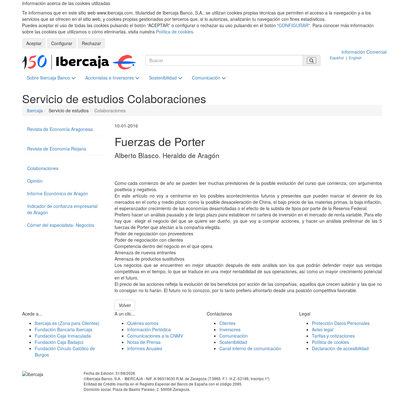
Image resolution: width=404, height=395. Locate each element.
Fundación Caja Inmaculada (63, 336)
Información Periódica (149, 329)
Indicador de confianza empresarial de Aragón (62, 209)
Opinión (35, 181)
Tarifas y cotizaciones (333, 336)
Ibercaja (35, 110)
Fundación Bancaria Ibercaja (63, 329)
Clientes (227, 323)
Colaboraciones (42, 168)
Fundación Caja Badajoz (59, 342)
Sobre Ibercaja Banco (49, 77)
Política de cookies (174, 31)
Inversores (230, 329)
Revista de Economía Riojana (56, 148)
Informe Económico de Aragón (57, 193)
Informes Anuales (144, 348)
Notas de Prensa (144, 342)
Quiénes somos (142, 323)
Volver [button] (125, 305)
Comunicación (207, 77)
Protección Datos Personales (341, 323)
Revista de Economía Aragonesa (60, 129)
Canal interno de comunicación (250, 348)
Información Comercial (364, 52)
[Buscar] (311, 60)
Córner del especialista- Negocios (60, 225)
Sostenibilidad (163, 77)
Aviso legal (322, 329)
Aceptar (34, 43)
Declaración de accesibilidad (340, 348)
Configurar (61, 43)
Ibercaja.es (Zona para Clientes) (67, 323)
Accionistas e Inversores (110, 77)
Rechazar (91, 43)
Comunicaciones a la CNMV (155, 336)
